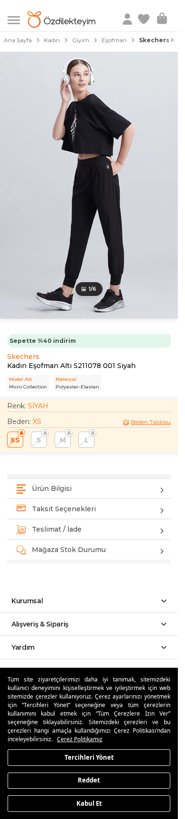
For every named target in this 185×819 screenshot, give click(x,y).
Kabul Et (89, 803)
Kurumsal (27, 601)
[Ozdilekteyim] (61, 19)
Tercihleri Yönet (89, 757)
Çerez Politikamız (79, 739)
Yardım (23, 647)
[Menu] (17, 19)
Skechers (23, 356)
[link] (144, 19)
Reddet (89, 780)
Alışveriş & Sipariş (39, 624)
